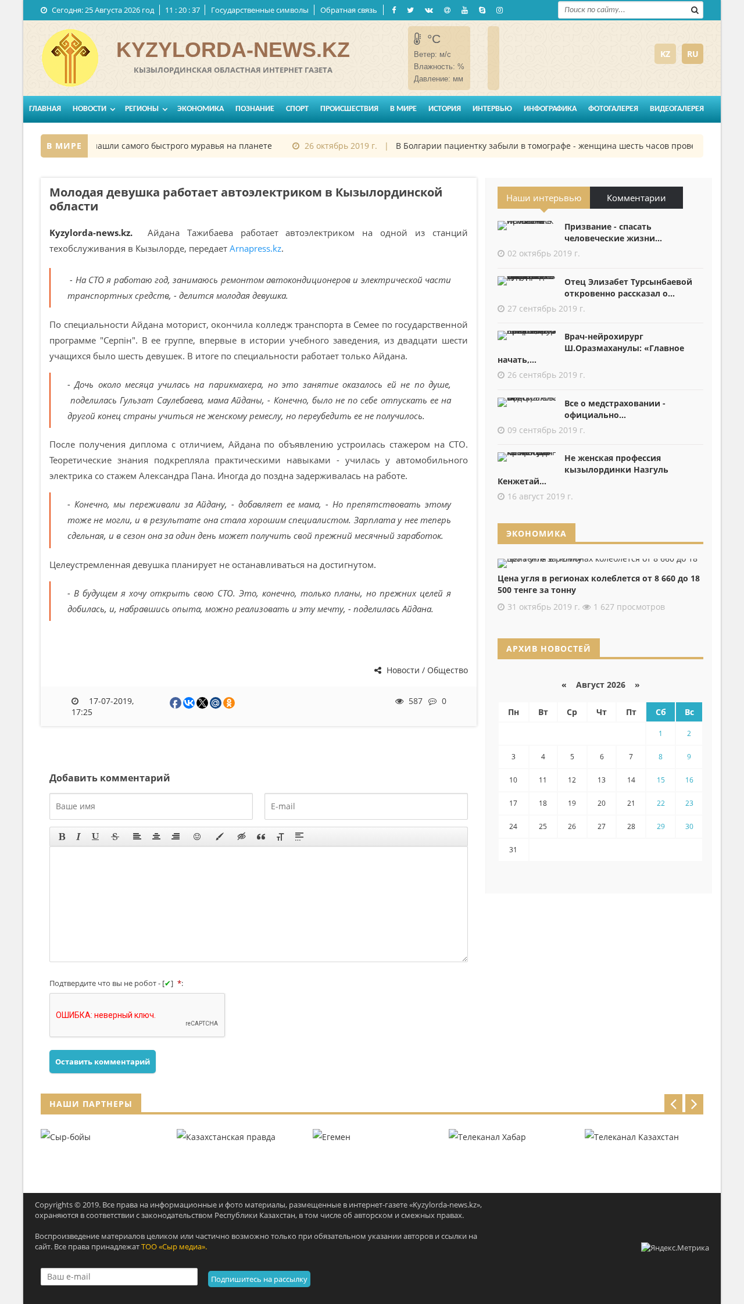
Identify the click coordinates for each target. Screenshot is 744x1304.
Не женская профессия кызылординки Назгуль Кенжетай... (583, 469)
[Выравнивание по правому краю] (175, 836)
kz (665, 53)
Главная (45, 109)
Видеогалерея (677, 109)
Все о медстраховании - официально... (615, 409)
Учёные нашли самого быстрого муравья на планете (156, 145)
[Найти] (694, 8)
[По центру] (156, 836)
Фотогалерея (613, 109)
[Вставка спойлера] (299, 836)
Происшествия (349, 109)
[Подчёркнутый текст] (96, 836)
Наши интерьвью (543, 197)
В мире (403, 109)
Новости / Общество (426, 670)
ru (693, 53)
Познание (254, 109)
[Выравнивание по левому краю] (137, 836)
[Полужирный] (62, 836)
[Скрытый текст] (242, 836)
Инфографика (550, 109)
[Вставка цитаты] (261, 836)
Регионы (142, 109)
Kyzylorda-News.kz (233, 50)
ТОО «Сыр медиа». (174, 1246)
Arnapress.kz (255, 248)
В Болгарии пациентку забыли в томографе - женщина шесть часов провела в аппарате (565, 145)
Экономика (200, 109)
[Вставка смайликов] (198, 836)
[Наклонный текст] (78, 836)
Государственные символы (260, 10)
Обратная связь (348, 10)
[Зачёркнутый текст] (115, 836)
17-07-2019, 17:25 (102, 706)
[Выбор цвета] (220, 836)
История (444, 109)
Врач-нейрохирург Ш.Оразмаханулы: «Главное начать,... (591, 348)
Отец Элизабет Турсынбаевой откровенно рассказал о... (628, 287)
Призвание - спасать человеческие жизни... (613, 232)
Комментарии (636, 197)
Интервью (492, 109)
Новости (89, 109)
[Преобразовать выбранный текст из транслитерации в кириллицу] (280, 836)
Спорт (297, 109)
